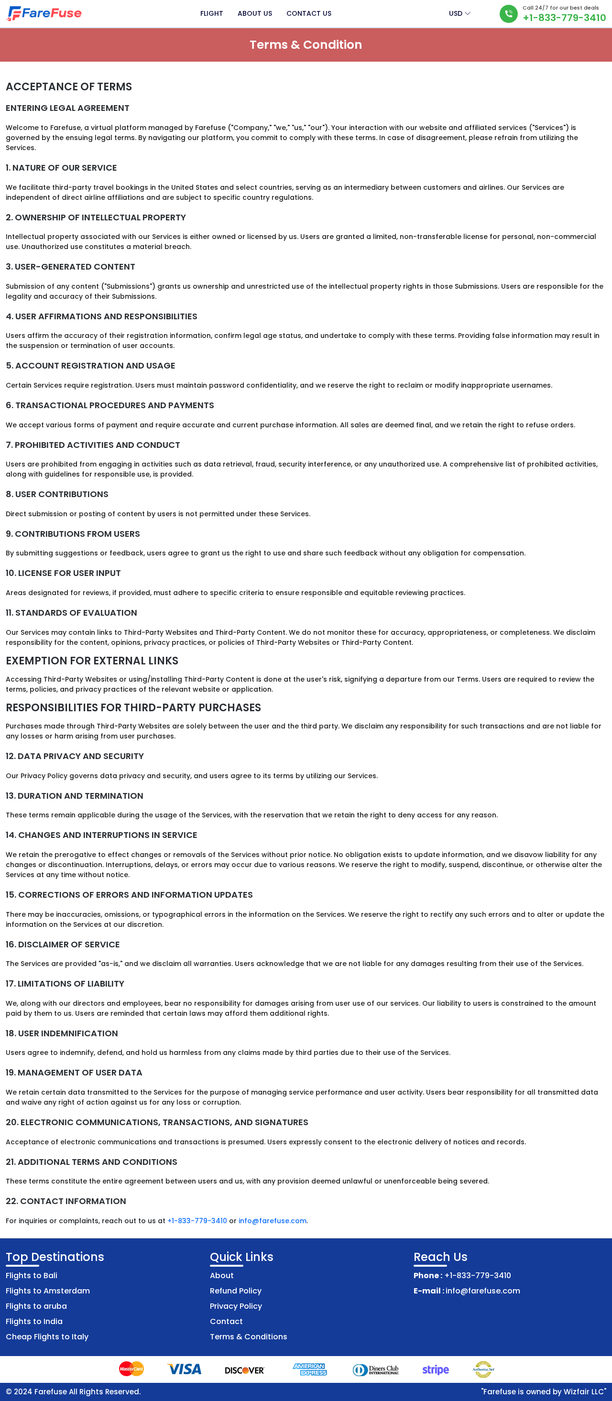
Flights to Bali (31, 1275)
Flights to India (34, 1321)
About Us (255, 13)
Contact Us (308, 13)
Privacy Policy (236, 1306)
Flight (211, 13)
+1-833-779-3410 (564, 17)
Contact (226, 1321)
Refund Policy (236, 1290)
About (222, 1275)
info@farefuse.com (272, 1221)
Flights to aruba (36, 1306)
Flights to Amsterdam (48, 1290)
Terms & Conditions (248, 1336)
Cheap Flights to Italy (47, 1336)
